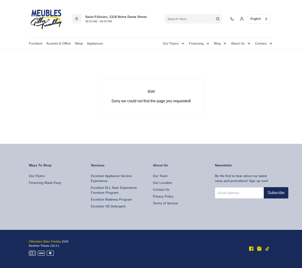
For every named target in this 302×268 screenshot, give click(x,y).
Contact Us (161, 189)
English (256, 19)
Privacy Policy (163, 196)
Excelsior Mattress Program (111, 199)
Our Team (160, 176)
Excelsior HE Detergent (108, 206)
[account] (241, 18)
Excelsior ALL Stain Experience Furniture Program (114, 190)
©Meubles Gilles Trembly (45, 241)
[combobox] (193, 19)
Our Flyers (37, 176)
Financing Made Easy (45, 183)
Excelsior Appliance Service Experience (111, 178)
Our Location (162, 183)
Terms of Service (165, 203)
